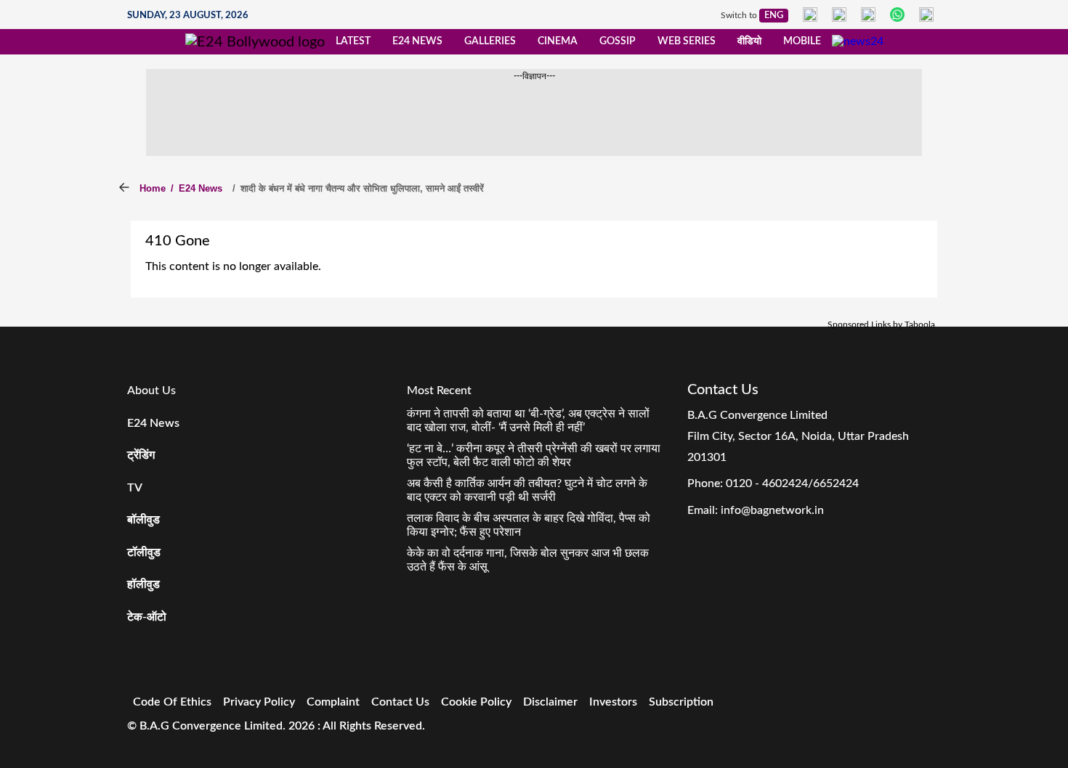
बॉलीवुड (143, 520)
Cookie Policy (476, 702)
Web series (687, 41)
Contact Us (400, 702)
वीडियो (749, 41)
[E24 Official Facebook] (810, 14)
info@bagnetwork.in (772, 510)
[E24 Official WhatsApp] (897, 14)
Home (152, 188)
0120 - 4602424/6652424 (792, 483)
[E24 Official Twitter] (868, 14)
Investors (613, 702)
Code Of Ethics (172, 702)
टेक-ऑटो (146, 617)
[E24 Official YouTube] (926, 14)
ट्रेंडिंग (141, 455)
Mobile (802, 41)
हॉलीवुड (143, 584)
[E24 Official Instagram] (839, 14)
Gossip (617, 41)
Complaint (333, 702)
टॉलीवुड (144, 552)
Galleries (490, 41)
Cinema (558, 41)
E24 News (417, 41)
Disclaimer (550, 702)
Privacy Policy (259, 702)
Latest (353, 41)
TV (134, 488)
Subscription (681, 702)
